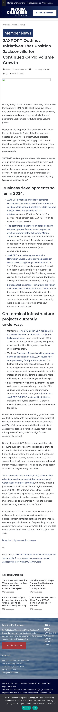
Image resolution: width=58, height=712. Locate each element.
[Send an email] (30, 69)
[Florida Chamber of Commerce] (17, 12)
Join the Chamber (14, 645)
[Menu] (3, 13)
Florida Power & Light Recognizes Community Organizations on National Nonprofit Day (14, 601)
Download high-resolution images (19, 540)
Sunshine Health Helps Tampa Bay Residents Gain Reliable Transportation (42, 584)
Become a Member (44, 13)
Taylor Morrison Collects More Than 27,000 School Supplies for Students (43, 601)
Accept (26, 708)
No (35, 708)
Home (7, 25)
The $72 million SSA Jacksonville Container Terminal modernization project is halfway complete (30, 334)
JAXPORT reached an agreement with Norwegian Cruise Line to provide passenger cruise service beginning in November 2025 (29, 259)
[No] (54, 703)
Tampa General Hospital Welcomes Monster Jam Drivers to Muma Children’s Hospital (14, 584)
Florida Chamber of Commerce (17, 69)
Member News (18, 25)
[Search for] (55, 13)
